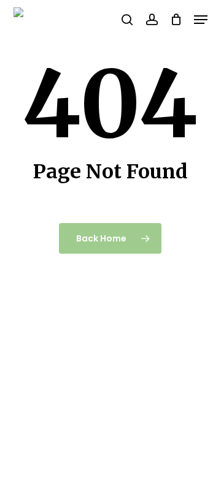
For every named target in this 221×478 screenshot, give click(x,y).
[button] (200, 19)
